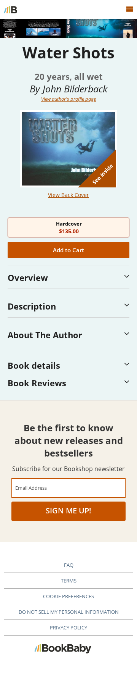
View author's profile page (68, 98)
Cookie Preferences (68, 596)
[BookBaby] (10, 9)
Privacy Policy (68, 627)
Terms (68, 580)
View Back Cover (68, 194)
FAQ (68, 564)
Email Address (31, 487)
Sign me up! (68, 510)
